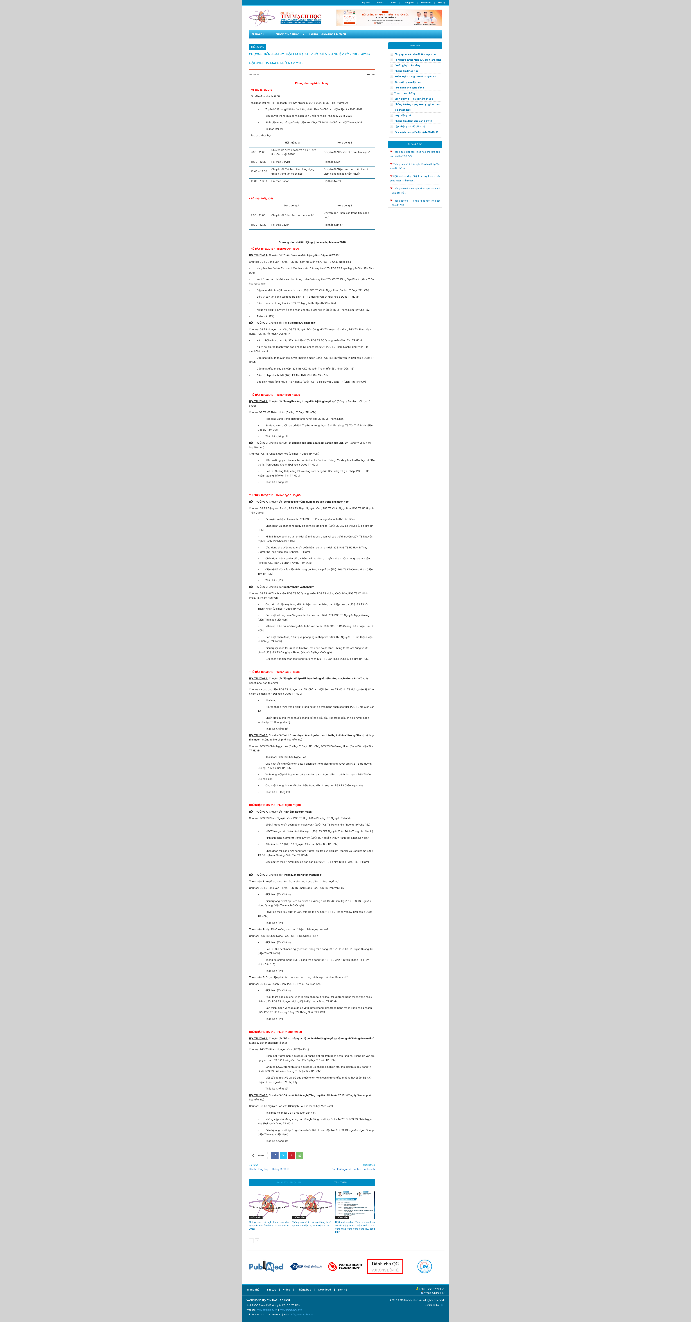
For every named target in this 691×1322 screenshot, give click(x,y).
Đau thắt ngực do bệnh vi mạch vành (353, 1169)
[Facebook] (275, 1155)
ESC (442, 1304)
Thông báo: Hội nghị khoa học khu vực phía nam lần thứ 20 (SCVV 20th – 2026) (269, 1225)
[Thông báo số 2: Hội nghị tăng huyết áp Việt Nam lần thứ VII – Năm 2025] (312, 1205)
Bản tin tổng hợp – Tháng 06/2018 (269, 1169)
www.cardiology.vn (267, 1309)
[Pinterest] (291, 1155)
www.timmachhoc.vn (291, 1309)
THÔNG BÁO (257, 46)
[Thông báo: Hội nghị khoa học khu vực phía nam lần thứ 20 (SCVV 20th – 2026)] (269, 1205)
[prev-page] (251, 1240)
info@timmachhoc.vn (302, 1314)
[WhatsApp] (299, 1155)
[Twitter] (283, 1155)
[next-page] (257, 1240)
